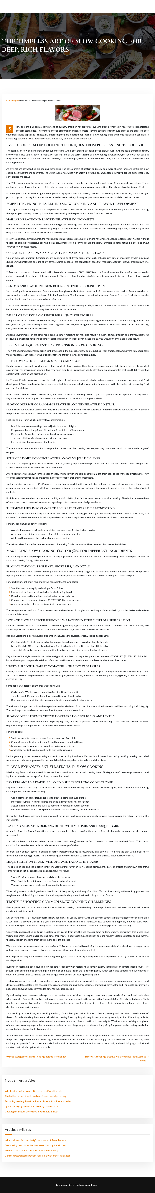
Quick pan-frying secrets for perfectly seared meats (31, 1106)
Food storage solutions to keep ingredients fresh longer (37, 1056)
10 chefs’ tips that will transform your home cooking (31, 1150)
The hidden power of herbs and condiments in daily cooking (35, 1096)
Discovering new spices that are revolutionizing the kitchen (35, 1145)
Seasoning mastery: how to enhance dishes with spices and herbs (38, 1101)
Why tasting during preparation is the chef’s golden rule (33, 1090)
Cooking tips (14, 101)
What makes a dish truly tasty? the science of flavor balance (35, 1140)
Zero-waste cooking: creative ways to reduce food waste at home (115, 1058)
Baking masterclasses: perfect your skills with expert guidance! (37, 1155)
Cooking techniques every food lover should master (31, 1111)
